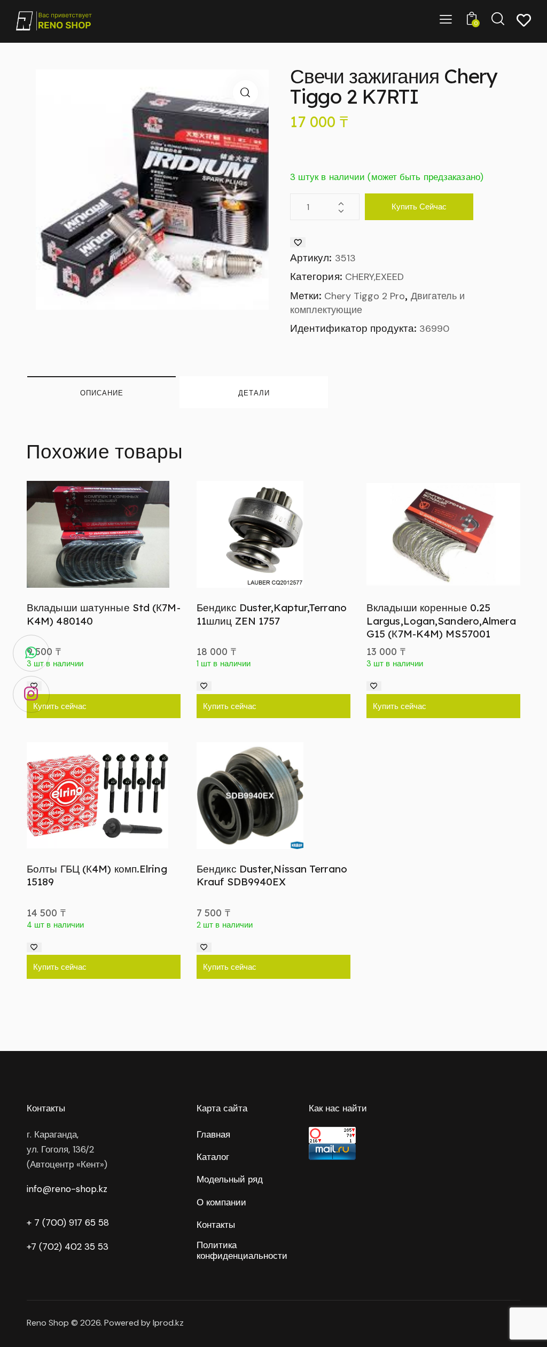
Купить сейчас (419, 206)
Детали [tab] (254, 392)
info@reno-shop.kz (67, 1189)
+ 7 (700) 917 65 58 (68, 1222)
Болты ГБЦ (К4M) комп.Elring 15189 (97, 875)
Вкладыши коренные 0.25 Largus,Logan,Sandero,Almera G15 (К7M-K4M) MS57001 (441, 620)
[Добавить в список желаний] (298, 242)
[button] (245, 92)
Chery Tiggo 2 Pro (364, 296)
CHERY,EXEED (374, 276)
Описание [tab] (101, 392)
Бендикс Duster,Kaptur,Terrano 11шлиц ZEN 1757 (272, 614)
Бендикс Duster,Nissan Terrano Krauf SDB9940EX (272, 875)
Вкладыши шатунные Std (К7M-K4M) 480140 (104, 614)
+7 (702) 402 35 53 (67, 1246)
